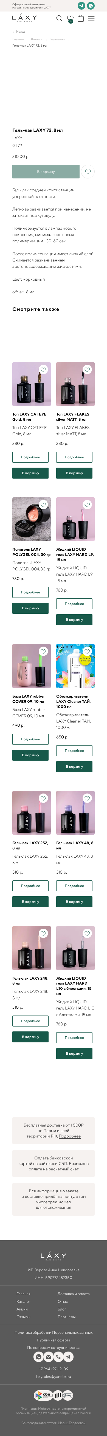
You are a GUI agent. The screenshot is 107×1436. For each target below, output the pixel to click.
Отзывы (23, 1317)
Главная (18, 39)
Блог (62, 1309)
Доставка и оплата (74, 1294)
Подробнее (70, 1136)
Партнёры (67, 1317)
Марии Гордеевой (72, 1423)
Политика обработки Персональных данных (54, 1332)
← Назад (18, 31)
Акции (22, 1309)
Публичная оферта (53, 1340)
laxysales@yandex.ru (53, 1376)
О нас (63, 1301)
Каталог (37, 39)
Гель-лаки (57, 39)
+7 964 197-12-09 (53, 1369)
